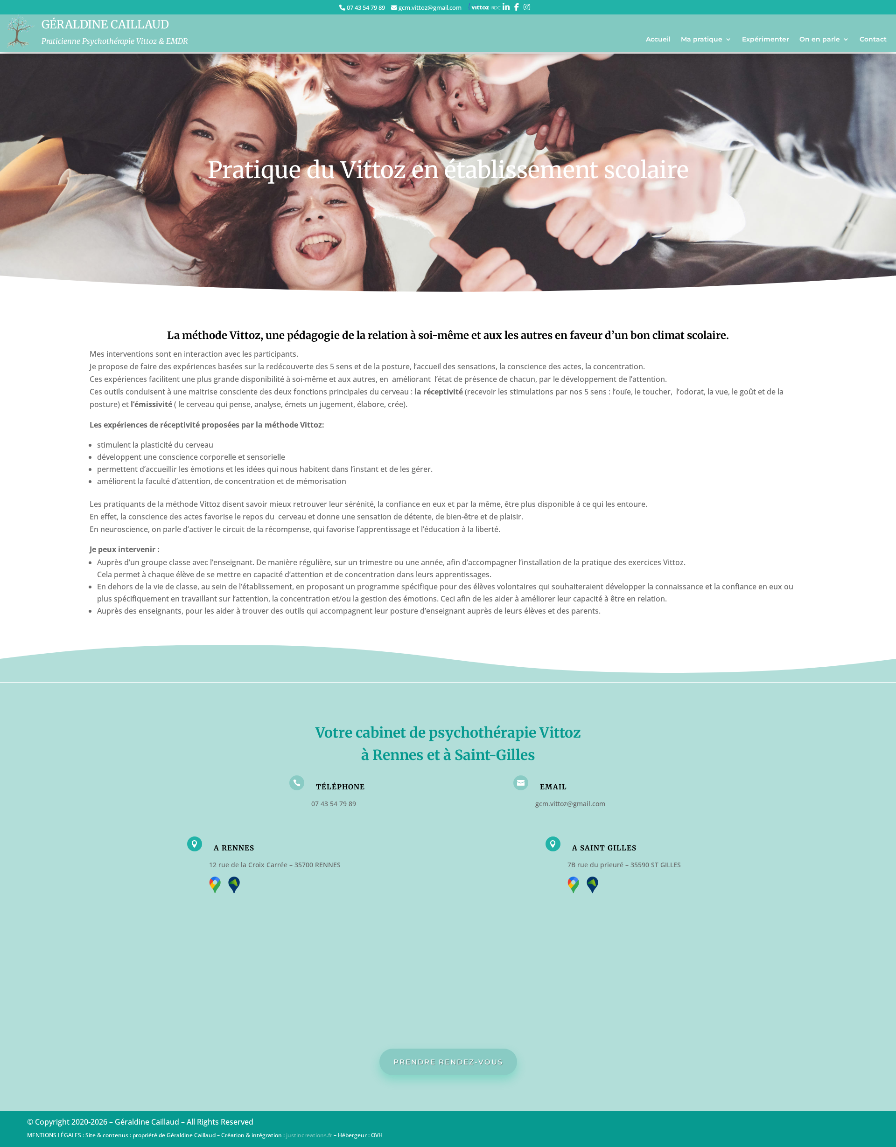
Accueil (658, 39)
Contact (873, 39)
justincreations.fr (309, 1135)
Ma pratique (701, 39)
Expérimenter (765, 39)
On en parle (819, 39)
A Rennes (234, 847)
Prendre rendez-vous (448, 1061)
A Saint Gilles (604, 847)
